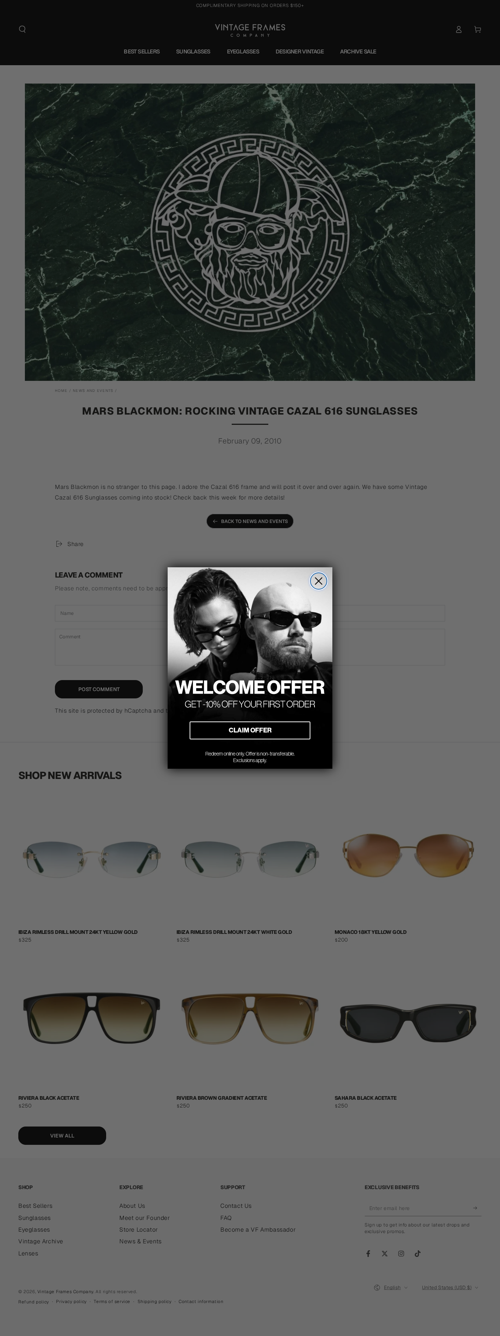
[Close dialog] (318, 581)
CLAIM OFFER (250, 730)
